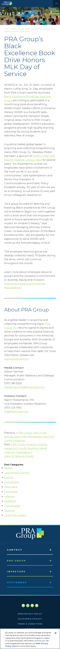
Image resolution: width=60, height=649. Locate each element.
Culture (8, 477)
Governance (11, 491)
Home (6, 29)
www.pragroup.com (16, 359)
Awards (8, 468)
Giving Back (10, 487)
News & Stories (18, 29)
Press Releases (12, 506)
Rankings (9, 510)
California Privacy (30, 619)
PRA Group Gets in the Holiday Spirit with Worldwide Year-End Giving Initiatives (29, 436)
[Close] (55, 633)
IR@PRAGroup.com (16, 411)
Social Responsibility (15, 515)
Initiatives (9, 496)
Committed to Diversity (17, 472)
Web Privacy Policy (30, 614)
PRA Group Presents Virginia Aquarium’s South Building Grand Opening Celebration (25, 448)
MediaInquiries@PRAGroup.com (24, 387)
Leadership (10, 501)
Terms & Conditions (29, 624)
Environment (11, 482)
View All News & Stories (19, 456)
